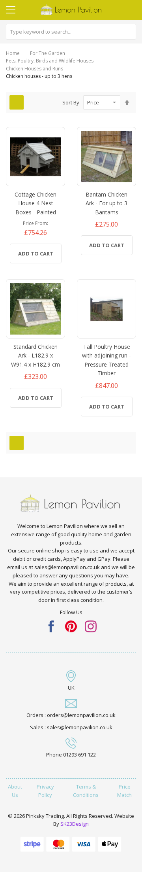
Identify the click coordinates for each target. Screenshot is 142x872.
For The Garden (47, 53)
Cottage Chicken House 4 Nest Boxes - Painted (35, 203)
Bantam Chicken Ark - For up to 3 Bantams (106, 203)
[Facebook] (51, 625)
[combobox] (71, 32)
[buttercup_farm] (91, 625)
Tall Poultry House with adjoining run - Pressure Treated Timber (106, 360)
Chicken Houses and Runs (34, 68)
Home (13, 53)
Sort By (70, 102)
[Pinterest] (71, 625)
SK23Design (74, 823)
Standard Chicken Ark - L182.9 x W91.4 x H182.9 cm (35, 355)
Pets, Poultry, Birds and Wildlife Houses (49, 60)
